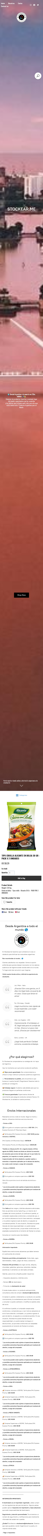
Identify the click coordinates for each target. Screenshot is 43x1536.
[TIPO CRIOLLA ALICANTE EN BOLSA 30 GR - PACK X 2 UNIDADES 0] (21, 826)
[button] (8, 902)
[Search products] (38, 76)
